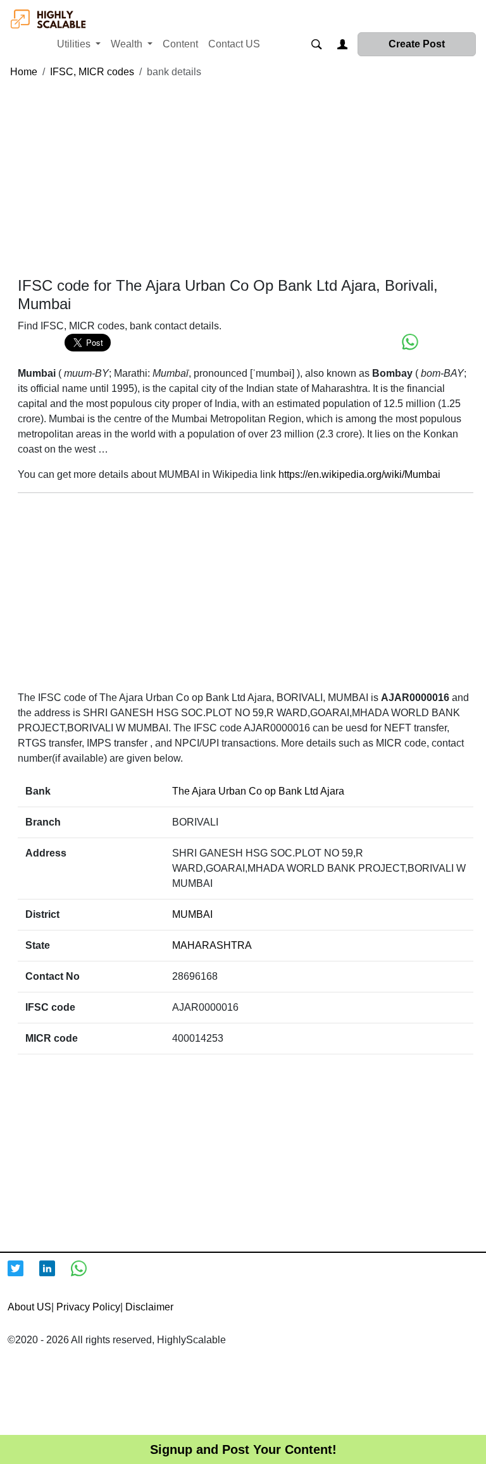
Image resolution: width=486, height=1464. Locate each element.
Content (180, 44)
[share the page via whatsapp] (410, 342)
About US (29, 1307)
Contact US (234, 44)
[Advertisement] (245, 178)
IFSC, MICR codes (92, 71)
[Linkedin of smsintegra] (55, 1276)
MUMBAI (192, 914)
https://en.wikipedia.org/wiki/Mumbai (359, 474)
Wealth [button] (128, 44)
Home (23, 71)
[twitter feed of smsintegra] (23, 1276)
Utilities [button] (75, 44)
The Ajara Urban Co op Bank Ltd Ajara (258, 791)
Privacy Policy (88, 1307)
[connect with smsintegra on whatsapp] (87, 1276)
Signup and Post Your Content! (243, 1449)
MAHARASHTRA (212, 945)
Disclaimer (149, 1307)
